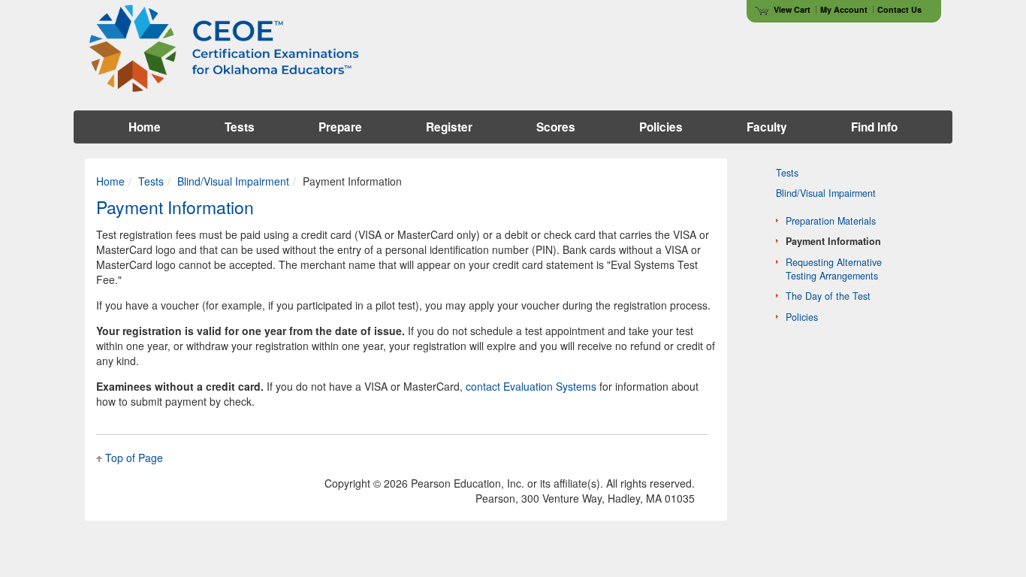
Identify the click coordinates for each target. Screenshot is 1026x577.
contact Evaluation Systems (531, 386)
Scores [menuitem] (555, 127)
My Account (844, 9)
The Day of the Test (828, 296)
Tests (151, 181)
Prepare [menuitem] (340, 127)
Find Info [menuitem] (874, 127)
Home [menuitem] (144, 127)
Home (110, 181)
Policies (802, 317)
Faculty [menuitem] (767, 127)
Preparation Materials (831, 221)
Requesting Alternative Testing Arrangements (834, 268)
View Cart (792, 9)
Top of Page (134, 457)
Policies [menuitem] (661, 127)
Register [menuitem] (449, 127)
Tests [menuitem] (240, 127)
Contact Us (899, 9)
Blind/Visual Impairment (233, 181)
